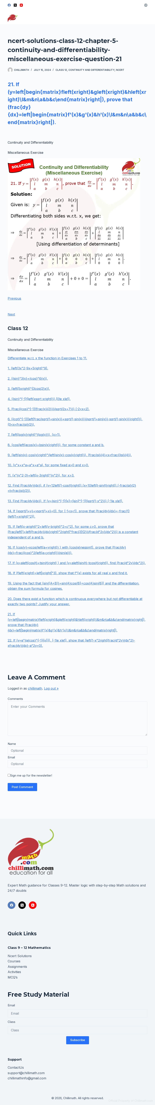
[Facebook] (9, 5)
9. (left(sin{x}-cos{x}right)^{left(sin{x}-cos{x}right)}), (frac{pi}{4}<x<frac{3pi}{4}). (70, 455)
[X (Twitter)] (15, 5)
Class (11, 1022)
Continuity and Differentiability (91, 69)
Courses (14, 961)
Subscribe (77, 1040)
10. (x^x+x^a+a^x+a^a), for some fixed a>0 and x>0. (48, 465)
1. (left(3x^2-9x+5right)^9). (28, 368)
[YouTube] (21, 5)
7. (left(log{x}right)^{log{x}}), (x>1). (34, 435)
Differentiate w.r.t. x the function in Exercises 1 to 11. (47, 358)
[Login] (145, 5)
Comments (15, 699)
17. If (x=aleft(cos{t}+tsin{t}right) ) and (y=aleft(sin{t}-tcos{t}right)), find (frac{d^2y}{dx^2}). (77, 563)
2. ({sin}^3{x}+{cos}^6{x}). (28, 378)
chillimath (35, 688)
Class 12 (61, 69)
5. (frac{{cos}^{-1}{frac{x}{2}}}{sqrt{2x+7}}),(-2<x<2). (48, 409)
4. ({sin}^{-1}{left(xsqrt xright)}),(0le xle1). (39, 399)
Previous (14, 298)
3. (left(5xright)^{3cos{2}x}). (29, 389)
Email (11, 757)
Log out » (51, 688)
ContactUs (16, 1067)
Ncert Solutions (20, 956)
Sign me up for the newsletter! (31, 775)
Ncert (120, 69)
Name (12, 744)
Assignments (17, 967)
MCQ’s (13, 977)
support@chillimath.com (26, 1073)
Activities (14, 972)
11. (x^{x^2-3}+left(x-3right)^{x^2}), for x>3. (41, 475)
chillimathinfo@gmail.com (27, 1078)
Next (11, 314)
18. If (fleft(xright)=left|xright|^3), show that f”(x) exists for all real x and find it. (68, 573)
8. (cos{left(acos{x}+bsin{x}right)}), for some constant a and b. (56, 445)
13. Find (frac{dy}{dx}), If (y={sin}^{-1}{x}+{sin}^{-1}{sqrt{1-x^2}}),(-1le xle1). (65, 501)
